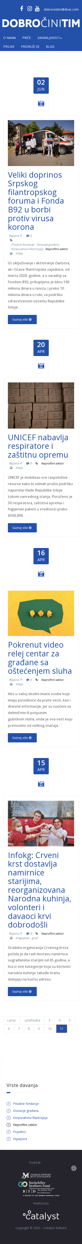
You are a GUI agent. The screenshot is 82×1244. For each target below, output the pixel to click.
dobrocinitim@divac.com (61, 9)
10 (50, 1029)
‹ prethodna (32, 1020)
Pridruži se (30, 46)
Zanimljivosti (48, 38)
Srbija (19, 253)
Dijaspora (20, 1139)
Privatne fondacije (22, 245)
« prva (11, 1020)
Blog (50, 46)
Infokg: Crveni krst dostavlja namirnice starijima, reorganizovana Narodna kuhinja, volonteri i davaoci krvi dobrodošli (39, 890)
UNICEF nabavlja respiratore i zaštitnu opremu (38, 446)
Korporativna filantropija (27, 249)
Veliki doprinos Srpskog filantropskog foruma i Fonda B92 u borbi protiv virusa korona (36, 200)
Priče (26, 38)
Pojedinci (19, 1132)
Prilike (8, 46)
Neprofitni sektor (56, 249)
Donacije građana (48, 245)
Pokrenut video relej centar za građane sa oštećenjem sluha (40, 657)
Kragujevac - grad (27, 938)
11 (61, 1029)
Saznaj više (20, 319)
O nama (9, 38)
